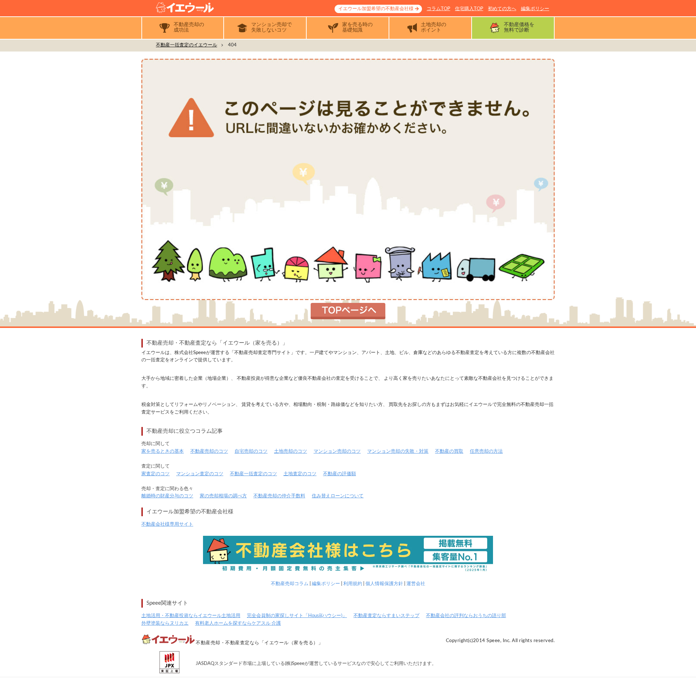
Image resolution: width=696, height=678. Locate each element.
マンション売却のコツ (337, 451)
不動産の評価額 (339, 474)
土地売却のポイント (433, 27)
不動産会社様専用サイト (167, 524)
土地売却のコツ (290, 451)
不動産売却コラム (289, 584)
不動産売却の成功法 (189, 27)
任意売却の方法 (486, 451)
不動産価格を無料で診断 (519, 27)
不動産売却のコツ (209, 451)
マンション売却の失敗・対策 (397, 451)
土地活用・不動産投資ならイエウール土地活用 (190, 615)
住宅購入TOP (469, 9)
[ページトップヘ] (679, 661)
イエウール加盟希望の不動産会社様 (376, 9)
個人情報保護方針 (384, 584)
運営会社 (415, 584)
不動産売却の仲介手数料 (279, 496)
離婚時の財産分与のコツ (167, 496)
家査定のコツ (155, 474)
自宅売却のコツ (251, 451)
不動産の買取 (449, 451)
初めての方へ (502, 9)
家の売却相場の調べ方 (223, 496)
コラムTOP (438, 9)
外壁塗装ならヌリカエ (164, 623)
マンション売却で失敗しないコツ (271, 27)
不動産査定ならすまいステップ (386, 615)
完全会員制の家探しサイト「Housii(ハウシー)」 (297, 615)
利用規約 (352, 584)
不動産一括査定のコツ (253, 474)
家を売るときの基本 (162, 451)
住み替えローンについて (338, 496)
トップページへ (348, 311)
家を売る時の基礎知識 (357, 27)
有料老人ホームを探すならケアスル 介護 (238, 623)
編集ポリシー (535, 9)
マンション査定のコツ (199, 474)
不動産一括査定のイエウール (186, 45)
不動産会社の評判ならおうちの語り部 (466, 615)
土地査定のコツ (299, 474)
